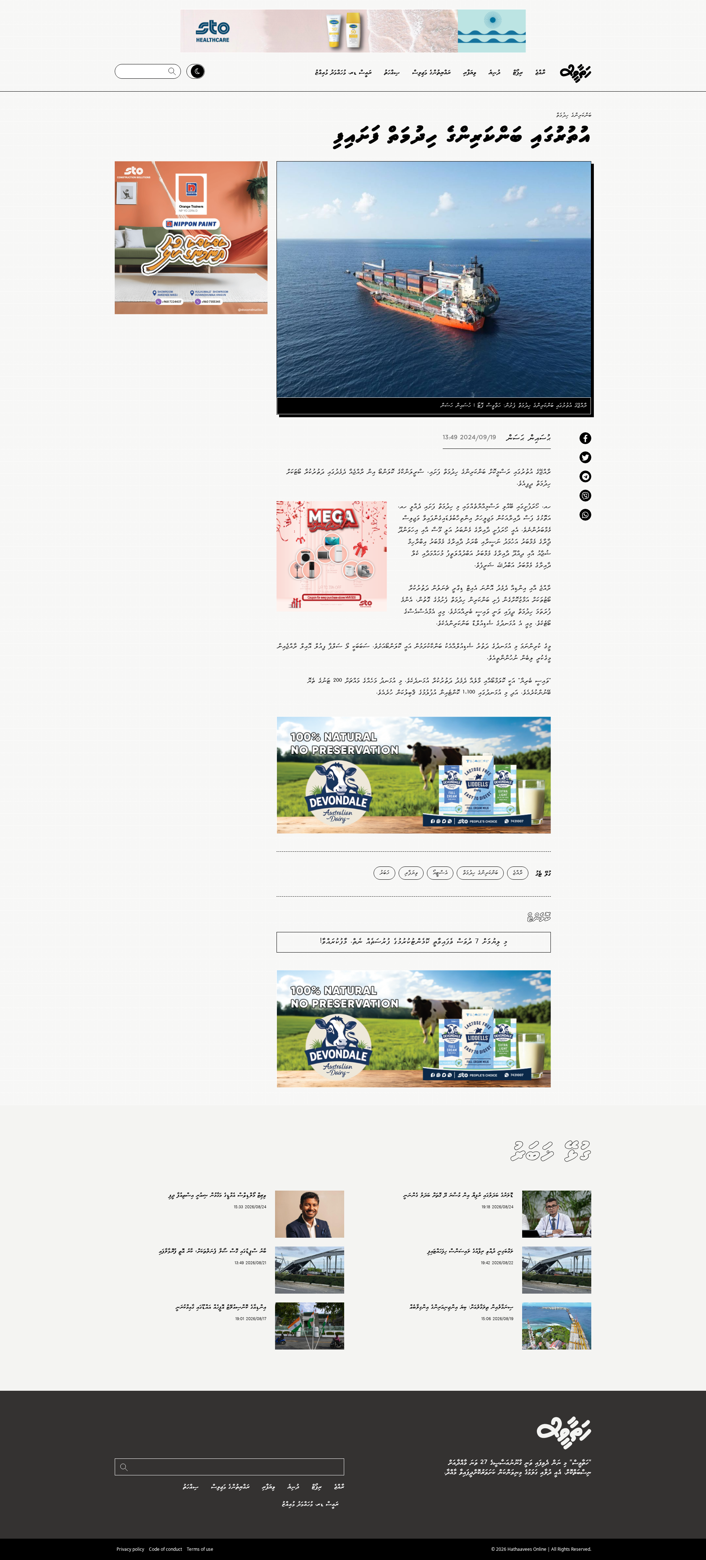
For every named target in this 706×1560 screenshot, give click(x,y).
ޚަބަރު (384, 872)
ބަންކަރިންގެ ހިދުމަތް (573, 115)
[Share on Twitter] (585, 457)
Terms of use (200, 1549)
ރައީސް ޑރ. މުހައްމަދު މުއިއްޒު (343, 73)
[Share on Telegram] (585, 476)
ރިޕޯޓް (518, 73)
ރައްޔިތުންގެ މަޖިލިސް (431, 73)
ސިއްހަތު (392, 73)
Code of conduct (165, 1549)
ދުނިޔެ (494, 73)
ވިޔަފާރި (469, 73)
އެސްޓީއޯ (440, 872)
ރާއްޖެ (540, 73)
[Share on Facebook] (585, 438)
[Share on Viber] (585, 495)
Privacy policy (130, 1549)
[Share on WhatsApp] (585, 515)
